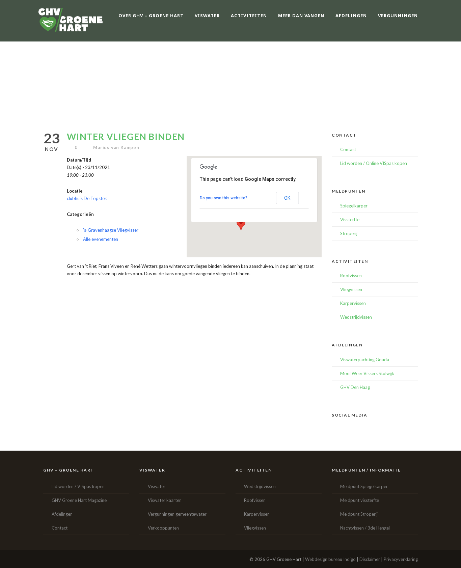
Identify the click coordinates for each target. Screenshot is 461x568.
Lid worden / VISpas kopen (78, 486)
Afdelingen (62, 514)
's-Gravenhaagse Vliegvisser (110, 230)
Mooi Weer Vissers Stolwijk (367, 373)
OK (287, 198)
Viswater (156, 486)
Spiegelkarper (354, 205)
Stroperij (348, 233)
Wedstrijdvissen (356, 317)
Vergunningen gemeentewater (177, 514)
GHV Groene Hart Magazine (79, 500)
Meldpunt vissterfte (359, 500)
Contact (348, 149)
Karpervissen (353, 303)
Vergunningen (398, 15)
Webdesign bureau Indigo (330, 559)
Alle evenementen (100, 239)
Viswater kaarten (165, 500)
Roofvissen (351, 275)
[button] (241, 224)
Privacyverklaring (401, 559)
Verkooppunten (163, 528)
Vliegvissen (351, 289)
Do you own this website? (223, 198)
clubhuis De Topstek (87, 198)
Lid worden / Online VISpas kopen (373, 163)
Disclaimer (369, 559)
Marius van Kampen (116, 147)
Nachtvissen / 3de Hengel (365, 528)
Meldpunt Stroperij (359, 514)
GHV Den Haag (355, 387)
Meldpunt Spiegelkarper (364, 486)
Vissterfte (349, 219)
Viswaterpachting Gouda (364, 359)
